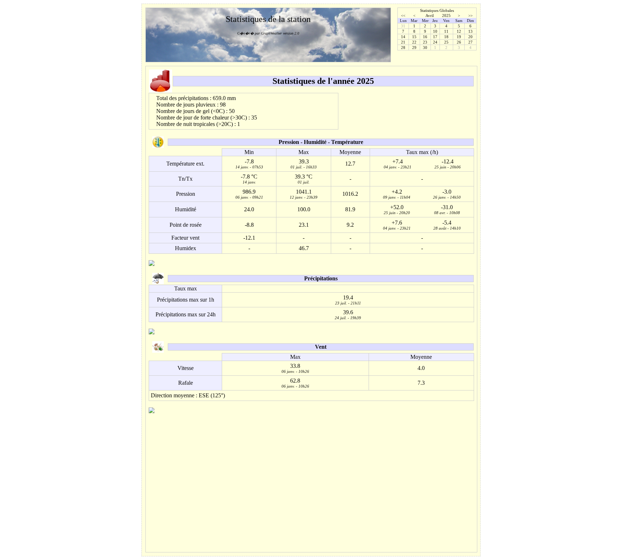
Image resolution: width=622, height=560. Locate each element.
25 (446, 42)
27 (470, 42)
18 (446, 37)
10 (435, 31)
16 (425, 37)
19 (459, 37)
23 (425, 42)
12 (459, 31)
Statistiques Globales (437, 10)
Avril (429, 15)
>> (470, 15)
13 (470, 31)
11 (446, 31)
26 (459, 42)
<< (403, 15)
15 (414, 37)
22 (414, 42)
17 (435, 37)
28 (403, 47)
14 (403, 37)
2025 (446, 15)
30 (425, 47)
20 (470, 37)
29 (414, 47)
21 (403, 42)
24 (435, 42)
